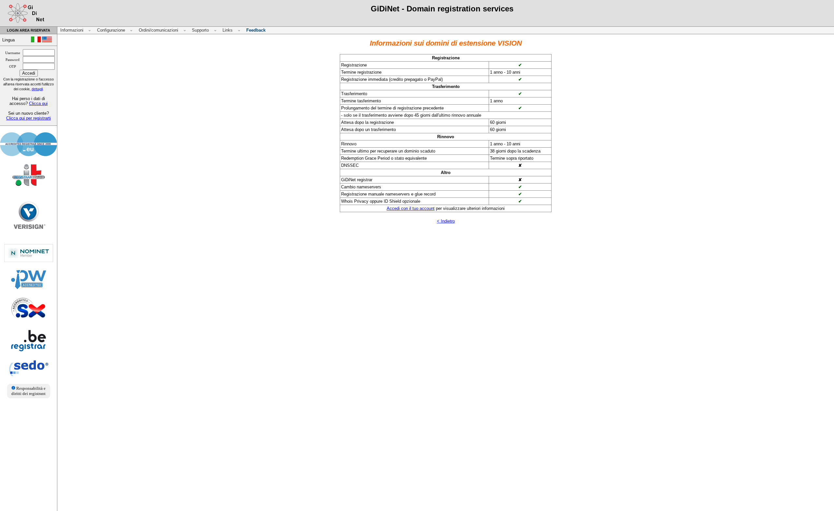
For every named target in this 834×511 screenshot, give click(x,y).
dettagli (37, 89)
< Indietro (446, 221)
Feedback (256, 30)
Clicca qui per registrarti (28, 118)
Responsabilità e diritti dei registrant (28, 391)
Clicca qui (38, 103)
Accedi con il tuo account (411, 208)
